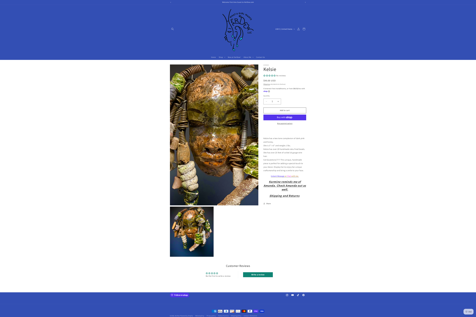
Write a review (257, 274)
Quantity (266, 96)
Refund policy (199, 316)
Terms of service (223, 316)
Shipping (266, 84)
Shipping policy (236, 316)
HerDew (177, 316)
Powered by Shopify (186, 316)
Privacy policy (211, 316)
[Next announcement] (305, 2)
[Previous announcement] (170, 2)
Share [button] (268, 203)
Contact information (250, 316)
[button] (172, 29)
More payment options (284, 123)
